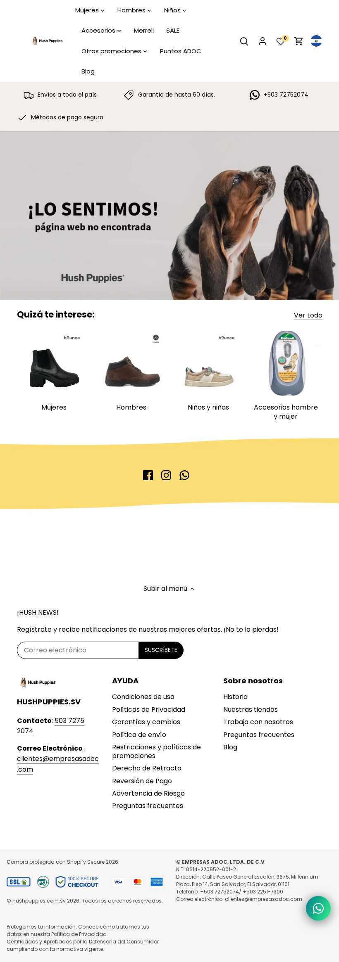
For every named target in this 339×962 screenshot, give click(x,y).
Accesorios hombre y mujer (286, 412)
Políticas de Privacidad (148, 709)
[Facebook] (148, 475)
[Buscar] (244, 41)
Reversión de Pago (142, 781)
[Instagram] (166, 475)
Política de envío (139, 734)
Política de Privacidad (79, 934)
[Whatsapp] (184, 475)
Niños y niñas (208, 407)
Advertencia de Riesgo (148, 793)
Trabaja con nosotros (258, 722)
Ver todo (308, 315)
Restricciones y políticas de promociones (156, 751)
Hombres (131, 407)
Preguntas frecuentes (147, 805)
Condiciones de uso (143, 696)
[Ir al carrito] (299, 41)
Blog (230, 747)
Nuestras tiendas (250, 709)
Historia (235, 696)
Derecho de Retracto (146, 768)
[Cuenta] (262, 41)
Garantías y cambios (146, 722)
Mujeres (54, 407)
